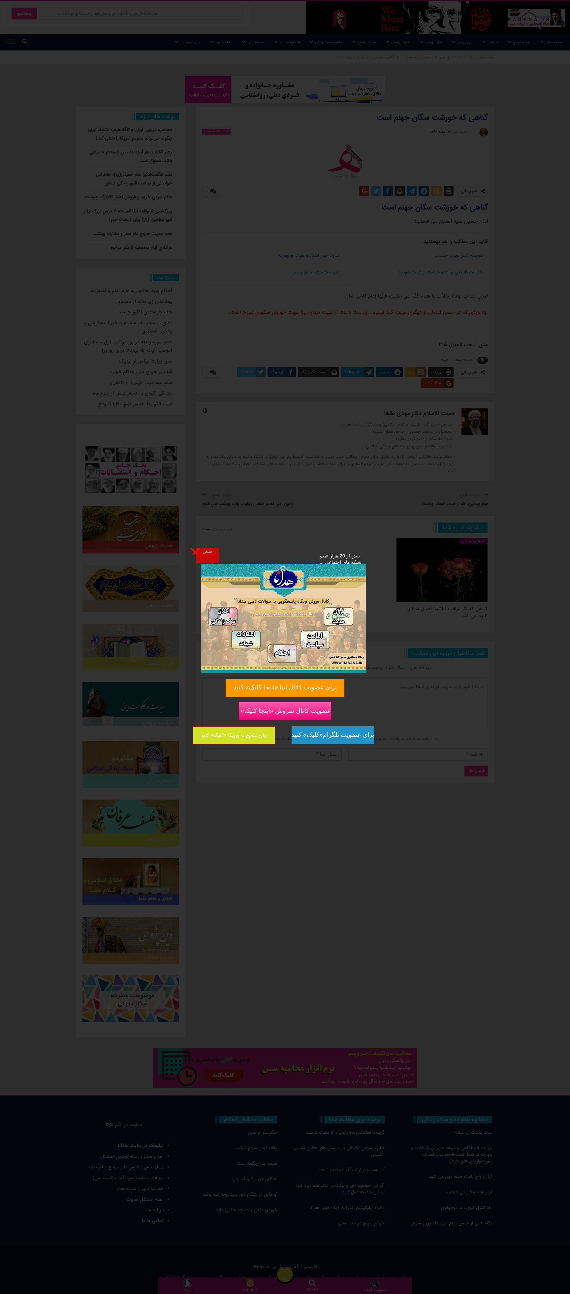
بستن (207, 551)
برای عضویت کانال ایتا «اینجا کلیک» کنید (285, 687)
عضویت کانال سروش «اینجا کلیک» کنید (285, 710)
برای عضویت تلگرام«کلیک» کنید (333, 734)
